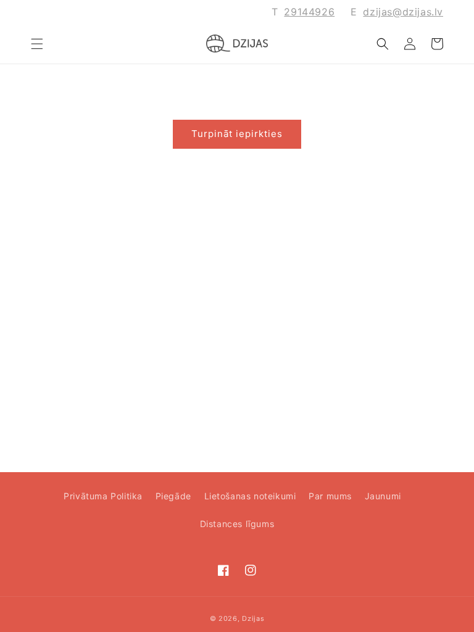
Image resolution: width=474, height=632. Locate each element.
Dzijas (253, 618)
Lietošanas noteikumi (250, 496)
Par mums (330, 496)
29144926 (309, 12)
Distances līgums (237, 523)
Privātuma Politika (103, 496)
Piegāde (173, 496)
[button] (37, 43)
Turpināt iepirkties (237, 133)
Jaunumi (383, 496)
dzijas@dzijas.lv (403, 12)
